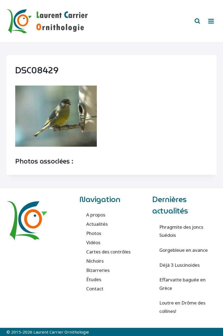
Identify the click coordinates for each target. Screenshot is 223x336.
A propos (95, 215)
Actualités (97, 224)
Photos (93, 233)
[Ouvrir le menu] (210, 21)
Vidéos (93, 242)
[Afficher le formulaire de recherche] (197, 21)
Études (93, 279)
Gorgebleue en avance (183, 250)
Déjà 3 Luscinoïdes (179, 265)
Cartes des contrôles (108, 252)
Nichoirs (95, 261)
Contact (94, 288)
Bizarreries (98, 270)
